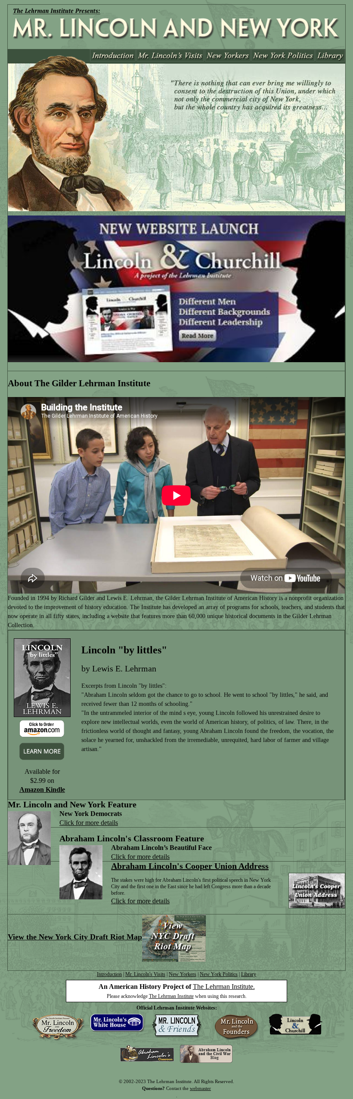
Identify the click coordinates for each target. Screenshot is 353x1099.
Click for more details (88, 822)
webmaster (200, 1088)
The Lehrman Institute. (224, 986)
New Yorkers (182, 974)
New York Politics (219, 974)
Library (248, 974)
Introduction (109, 974)
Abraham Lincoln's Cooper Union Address (190, 866)
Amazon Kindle (42, 789)
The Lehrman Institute (171, 996)
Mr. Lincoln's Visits (145, 974)
